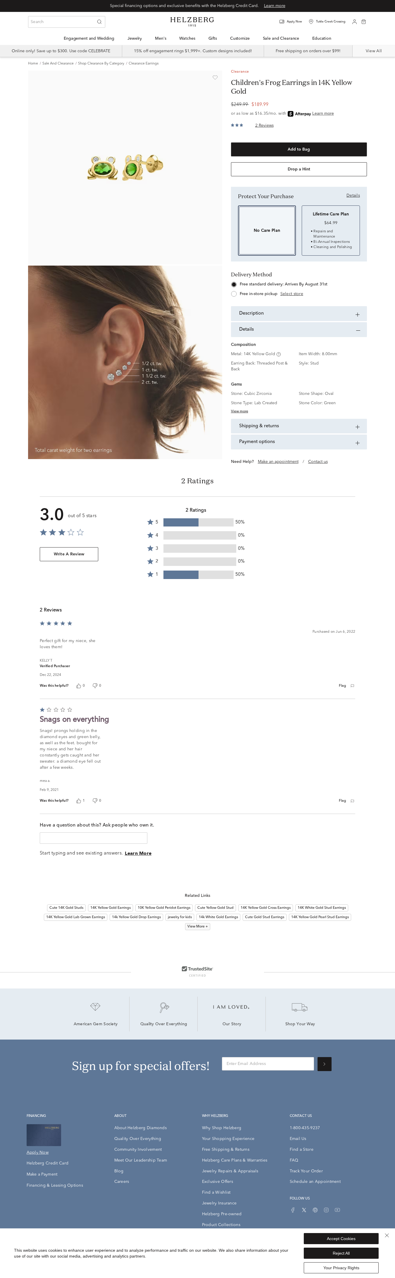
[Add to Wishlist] (215, 77)
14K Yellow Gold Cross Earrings (266, 908)
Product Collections (221, 1225)
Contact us (318, 462)
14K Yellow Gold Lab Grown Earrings (75, 917)
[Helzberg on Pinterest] (315, 1210)
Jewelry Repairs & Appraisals (230, 1171)
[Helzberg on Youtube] (337, 1210)
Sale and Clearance (58, 63)
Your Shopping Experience (228, 1139)
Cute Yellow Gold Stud (215, 908)
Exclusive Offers (217, 1182)
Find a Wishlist (216, 1192)
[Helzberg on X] (304, 1210)
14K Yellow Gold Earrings (110, 908)
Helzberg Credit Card (48, 1163)
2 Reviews (264, 125)
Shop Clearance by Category (101, 63)
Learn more (274, 6)
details (353, 195)
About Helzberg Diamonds (140, 1128)
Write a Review (69, 554)
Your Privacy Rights (341, 1267)
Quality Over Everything (163, 1024)
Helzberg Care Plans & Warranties (235, 1160)
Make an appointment (278, 462)
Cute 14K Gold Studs (66, 908)
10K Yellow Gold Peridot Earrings (164, 908)
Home (33, 63)
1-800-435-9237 (305, 1128)
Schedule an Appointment (315, 1182)
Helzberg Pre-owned (222, 1214)
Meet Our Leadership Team (140, 1160)
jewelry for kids (180, 917)
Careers (121, 1182)
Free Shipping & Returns (225, 1150)
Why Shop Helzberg (222, 1128)
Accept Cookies (341, 1238)
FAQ (294, 1160)
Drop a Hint (299, 169)
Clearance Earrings (143, 63)
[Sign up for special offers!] (325, 1064)
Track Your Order (306, 1171)
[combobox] (66, 22)
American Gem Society (96, 1024)
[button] (294, 22)
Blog (119, 1171)
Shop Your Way (300, 1024)
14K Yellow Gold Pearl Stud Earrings (320, 917)
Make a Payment (42, 1174)
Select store (291, 294)
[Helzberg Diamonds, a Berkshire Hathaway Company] (192, 22)
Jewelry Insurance (219, 1203)
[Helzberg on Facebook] (293, 1210)
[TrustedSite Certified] (197, 971)
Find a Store (301, 1150)
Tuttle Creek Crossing (330, 21)
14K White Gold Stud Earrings (322, 908)
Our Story (232, 1024)
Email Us (298, 1139)
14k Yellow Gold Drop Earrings (136, 917)
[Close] (386, 1235)
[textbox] (93, 838)
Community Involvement (138, 1150)
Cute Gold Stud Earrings (264, 917)
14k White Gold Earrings (218, 917)
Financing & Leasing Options (55, 1185)
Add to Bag (299, 149)
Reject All (341, 1253)
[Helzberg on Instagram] (326, 1210)
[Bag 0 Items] (363, 21)
